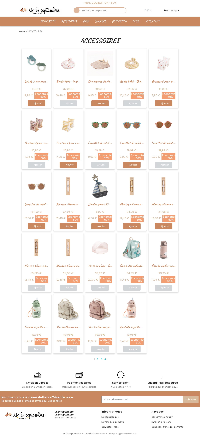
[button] (36, 103)
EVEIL (135, 21)
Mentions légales (110, 416)
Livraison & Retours (161, 421)
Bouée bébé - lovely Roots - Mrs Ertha (79, 81)
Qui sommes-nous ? (162, 416)
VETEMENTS (152, 21)
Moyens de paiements (112, 421)
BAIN (86, 21)
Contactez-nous (110, 426)
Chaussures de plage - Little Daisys (109, 81)
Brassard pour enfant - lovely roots (173, 81)
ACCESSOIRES (69, 21)
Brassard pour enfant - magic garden (48, 143)
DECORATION (119, 21)
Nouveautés (48, 21)
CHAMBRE (100, 21)
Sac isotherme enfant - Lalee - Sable (79, 327)
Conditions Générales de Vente (167, 426)
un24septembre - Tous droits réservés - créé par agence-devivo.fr (100, 433)
